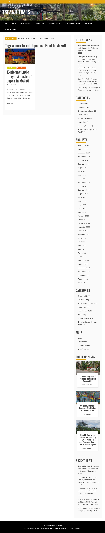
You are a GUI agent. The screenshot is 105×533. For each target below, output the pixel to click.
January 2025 (83, 149)
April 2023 (82, 208)
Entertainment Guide (72, 23)
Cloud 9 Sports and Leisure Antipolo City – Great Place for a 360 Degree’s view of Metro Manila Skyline (87, 440)
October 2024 (83, 160)
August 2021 (83, 279)
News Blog (82, 122)
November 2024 (84, 157)
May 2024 (82, 179)
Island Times (16, 12)
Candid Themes (74, 528)
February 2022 (83, 260)
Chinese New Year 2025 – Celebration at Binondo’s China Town (87, 70)
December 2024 (84, 153)
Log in (80, 338)
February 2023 (83, 216)
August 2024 (83, 168)
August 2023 (83, 194)
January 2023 (83, 220)
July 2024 (81, 171)
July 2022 (81, 242)
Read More (9, 103)
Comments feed (84, 345)
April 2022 (82, 253)
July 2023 (81, 197)
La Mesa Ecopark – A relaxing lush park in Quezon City (88, 378)
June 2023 (82, 201)
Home (13, 23)
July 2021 (81, 283)
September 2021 (84, 275)
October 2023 (83, 186)
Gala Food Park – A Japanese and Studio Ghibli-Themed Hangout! (88, 81)
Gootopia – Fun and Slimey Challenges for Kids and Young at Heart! (87, 59)
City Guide (88, 23)
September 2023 (84, 190)
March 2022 (82, 257)
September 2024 (84, 164)
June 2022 (82, 246)
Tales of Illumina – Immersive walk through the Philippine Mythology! (88, 47)
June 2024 (82, 175)
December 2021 (84, 268)
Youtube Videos (10, 29)
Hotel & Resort (25, 23)
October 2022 (83, 231)
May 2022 (82, 249)
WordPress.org (83, 349)
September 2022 (84, 234)
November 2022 (84, 227)
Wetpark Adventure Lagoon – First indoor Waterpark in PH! (87, 408)
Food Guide (40, 23)
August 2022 (83, 238)
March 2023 (82, 212)
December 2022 (84, 223)
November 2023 (84, 182)
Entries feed (82, 342)
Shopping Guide (54, 23)
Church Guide (83, 103)
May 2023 (82, 205)
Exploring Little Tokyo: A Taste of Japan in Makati (19, 76)
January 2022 (83, 264)
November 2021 (84, 271)
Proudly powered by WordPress (36, 528)
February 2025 (83, 145)
